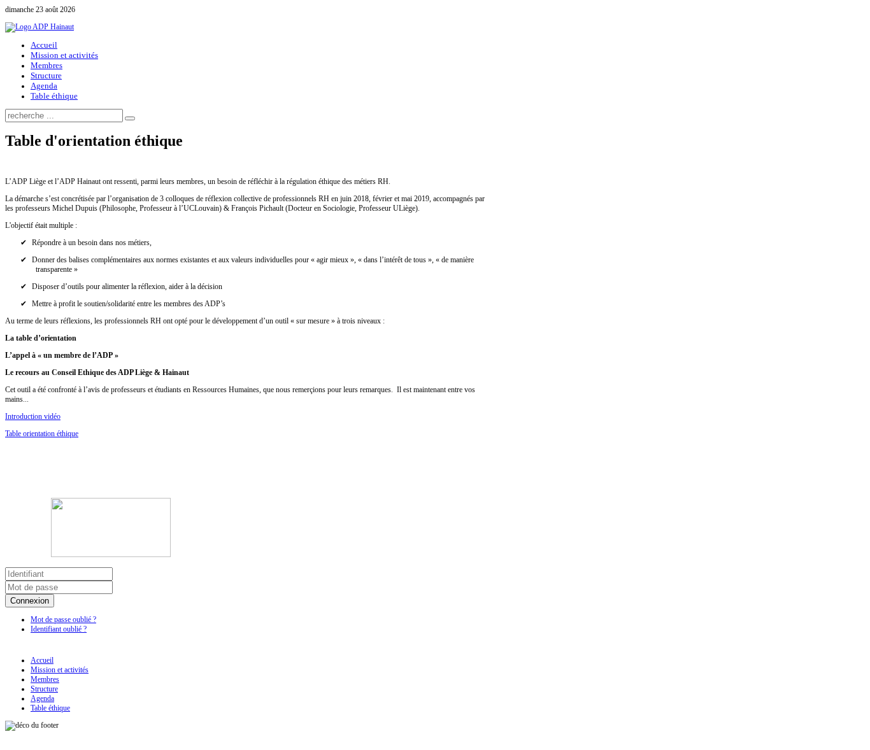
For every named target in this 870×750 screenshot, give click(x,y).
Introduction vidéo (33, 416)
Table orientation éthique (41, 433)
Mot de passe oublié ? (63, 619)
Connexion (29, 600)
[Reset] (130, 118)
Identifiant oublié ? (59, 629)
